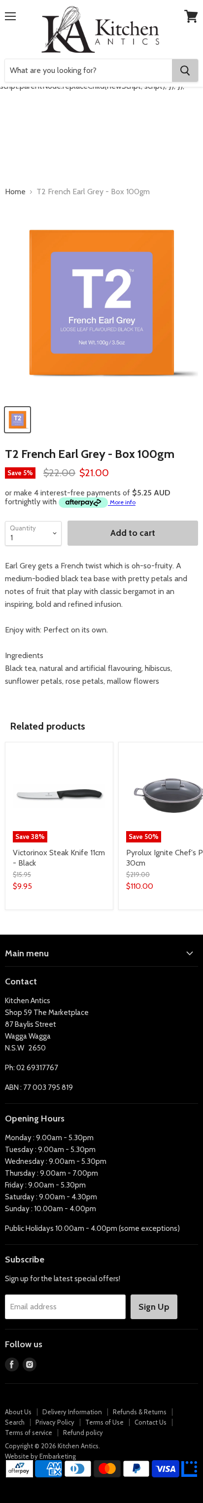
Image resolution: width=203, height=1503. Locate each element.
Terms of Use (104, 1422)
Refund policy (83, 1432)
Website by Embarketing (40, 1456)
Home (15, 191)
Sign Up (153, 1306)
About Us (18, 1412)
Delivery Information (72, 1412)
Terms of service (28, 1432)
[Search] (185, 70)
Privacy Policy (54, 1422)
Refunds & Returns (140, 1412)
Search (15, 1422)
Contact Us (151, 1422)
